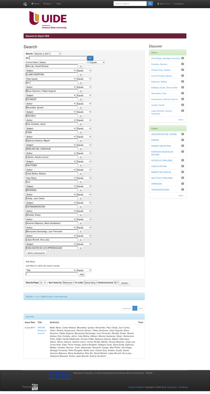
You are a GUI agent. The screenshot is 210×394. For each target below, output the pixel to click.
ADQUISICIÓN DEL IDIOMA (164, 134)
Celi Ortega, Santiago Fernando (165, 58)
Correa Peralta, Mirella (161, 75)
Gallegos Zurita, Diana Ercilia (164, 87)
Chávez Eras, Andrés (160, 70)
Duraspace (172, 387)
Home (36, 3)
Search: (29, 53)
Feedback (183, 387)
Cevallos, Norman (159, 64)
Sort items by (55, 282)
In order (79, 282)
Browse (47, 3)
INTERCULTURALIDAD (161, 160)
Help (59, 3)
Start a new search (36, 253)
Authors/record (105, 282)
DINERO (155, 140)
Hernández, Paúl (158, 93)
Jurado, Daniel (157, 105)
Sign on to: (164, 3)
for (27, 57)
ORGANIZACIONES (160, 189)
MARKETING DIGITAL (161, 172)
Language (178, 3)
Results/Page (32, 282)
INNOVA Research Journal (42, 330)
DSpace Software (136, 387)
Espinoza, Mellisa (159, 81)
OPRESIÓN (156, 183)
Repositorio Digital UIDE (37, 35)
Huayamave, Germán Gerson (164, 99)
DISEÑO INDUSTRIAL (161, 145)
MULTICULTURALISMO (162, 177)
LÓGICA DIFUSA (159, 166)
